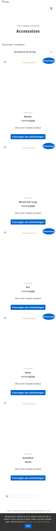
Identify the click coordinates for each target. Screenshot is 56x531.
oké (28, 526)
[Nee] (52, 522)
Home (19, 26)
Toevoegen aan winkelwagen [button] (28, 136)
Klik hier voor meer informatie (38, 522)
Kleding (26, 26)
